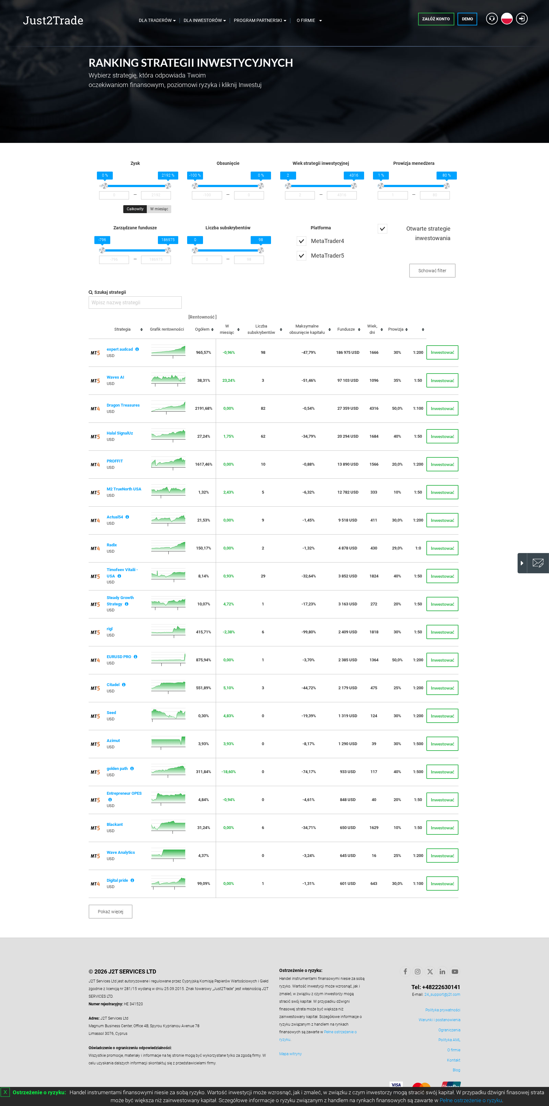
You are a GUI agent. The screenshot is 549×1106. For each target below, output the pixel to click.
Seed (111, 712)
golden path (117, 768)
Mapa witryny (290, 1054)
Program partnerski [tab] (258, 20)
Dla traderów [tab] (155, 20)
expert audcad (120, 349)
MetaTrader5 (327, 255)
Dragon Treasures (123, 405)
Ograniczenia (449, 1030)
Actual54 (115, 517)
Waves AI (115, 377)
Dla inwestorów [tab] (203, 20)
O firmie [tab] (306, 20)
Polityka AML (449, 1040)
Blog (456, 1070)
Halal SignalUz (120, 433)
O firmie (453, 1050)
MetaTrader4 (327, 241)
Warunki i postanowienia (439, 1020)
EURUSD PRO (119, 656)
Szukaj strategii (110, 292)
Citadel (113, 684)
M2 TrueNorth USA (124, 489)
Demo (467, 19)
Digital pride (117, 880)
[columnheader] (124, 329)
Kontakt (453, 1060)
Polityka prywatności (442, 1010)
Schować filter (432, 270)
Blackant (115, 824)
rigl (109, 628)
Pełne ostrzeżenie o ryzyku (471, 1100)
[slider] (105, 186)
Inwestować (442, 352)
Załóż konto (436, 19)
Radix (112, 545)
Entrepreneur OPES (124, 793)
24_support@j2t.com (442, 994)
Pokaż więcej (110, 911)
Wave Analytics (121, 852)
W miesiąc (159, 209)
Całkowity (135, 209)
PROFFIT (115, 461)
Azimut (113, 740)
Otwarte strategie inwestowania (428, 233)
